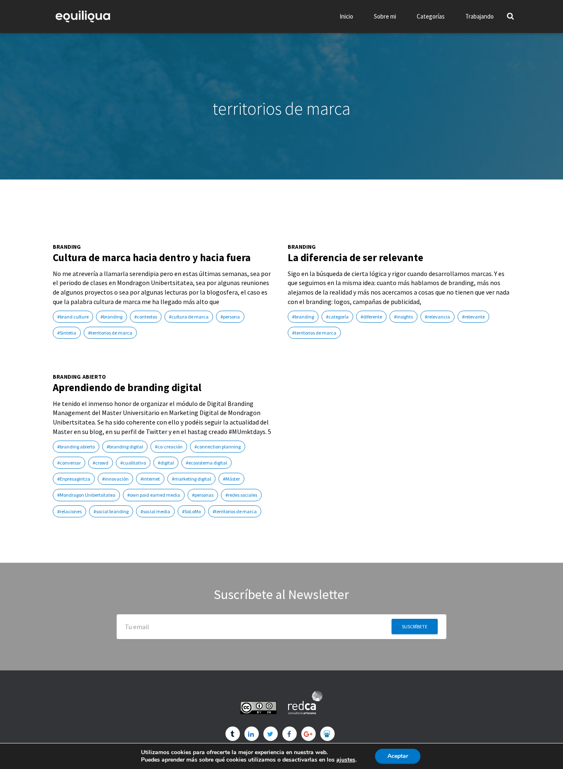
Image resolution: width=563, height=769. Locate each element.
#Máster (231, 479)
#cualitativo (133, 463)
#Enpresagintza (73, 479)
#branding (111, 317)
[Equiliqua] (82, 16)
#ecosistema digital (206, 463)
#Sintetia (66, 333)
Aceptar (397, 756)
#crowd (100, 463)
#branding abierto (76, 446)
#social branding (111, 511)
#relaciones (69, 511)
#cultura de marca (189, 317)
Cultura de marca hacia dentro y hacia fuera (152, 257)
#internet (150, 479)
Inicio (346, 16)
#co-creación (169, 446)
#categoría (337, 317)
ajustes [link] (345, 760)
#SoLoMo (191, 511)
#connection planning (218, 446)
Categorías (431, 16)
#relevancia (437, 317)
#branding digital (125, 446)
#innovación (115, 479)
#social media (155, 511)
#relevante (473, 317)
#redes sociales (241, 495)
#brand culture (73, 317)
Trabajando (479, 16)
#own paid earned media (153, 495)
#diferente (371, 317)
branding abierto (79, 377)
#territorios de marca (110, 333)
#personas (202, 495)
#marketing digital (191, 479)
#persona (230, 317)
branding (67, 247)
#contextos (145, 317)
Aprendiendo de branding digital (127, 387)
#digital (166, 463)
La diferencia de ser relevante (355, 257)
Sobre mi (385, 16)
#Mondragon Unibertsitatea (86, 495)
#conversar (69, 463)
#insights (403, 317)
